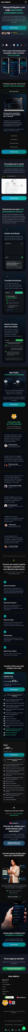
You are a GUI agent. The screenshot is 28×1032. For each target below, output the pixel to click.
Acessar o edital (19, 340)
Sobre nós (4, 982)
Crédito (4, 994)
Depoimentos (5, 991)
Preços (4, 986)
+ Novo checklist (19, 292)
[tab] (14, 91)
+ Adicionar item (9, 309)
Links (3, 989)
